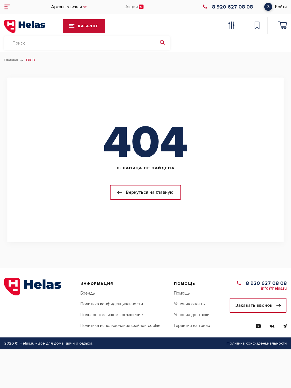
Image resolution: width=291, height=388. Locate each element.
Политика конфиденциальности (111, 303)
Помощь (182, 293)
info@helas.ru (274, 288)
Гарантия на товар (192, 325)
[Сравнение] (231, 26)
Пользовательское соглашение (111, 314)
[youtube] (258, 326)
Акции (131, 7)
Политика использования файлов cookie (120, 325)
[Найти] (162, 43)
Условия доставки (191, 314)
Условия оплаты (189, 303)
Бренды (87, 293)
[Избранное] (257, 26)
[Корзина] (282, 26)
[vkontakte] (272, 326)
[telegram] (285, 326)
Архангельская (66, 7)
